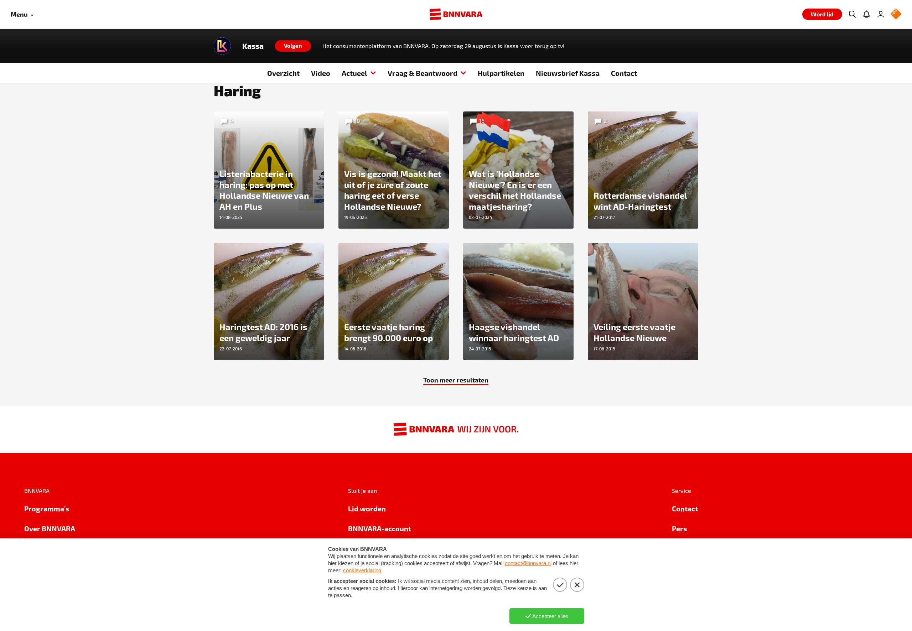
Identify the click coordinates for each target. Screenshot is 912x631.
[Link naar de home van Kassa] (222, 45)
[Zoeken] (852, 14)
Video (320, 73)
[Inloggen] (880, 14)
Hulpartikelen (501, 73)
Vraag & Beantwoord (422, 73)
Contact (624, 73)
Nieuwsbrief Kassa (568, 73)
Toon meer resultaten (455, 380)
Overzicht (283, 73)
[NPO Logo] (896, 14)
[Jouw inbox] (866, 14)
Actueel (354, 73)
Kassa (253, 46)
